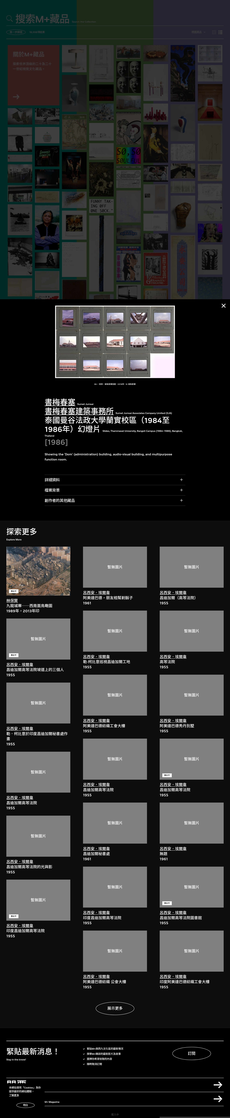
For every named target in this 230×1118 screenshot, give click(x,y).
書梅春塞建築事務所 (79, 411)
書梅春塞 (60, 402)
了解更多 (14, 1095)
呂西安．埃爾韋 (19, 664)
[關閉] (223, 305)
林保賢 (12, 600)
